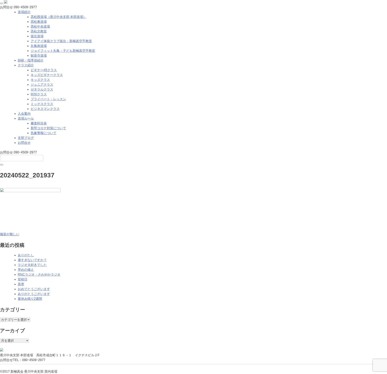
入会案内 (24, 113)
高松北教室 (39, 31)
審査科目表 (39, 123)
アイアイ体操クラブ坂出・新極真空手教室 (61, 41)
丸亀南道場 (39, 46)
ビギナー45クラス (44, 70)
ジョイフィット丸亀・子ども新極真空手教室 (63, 50)
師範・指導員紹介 (31, 60)
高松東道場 (39, 21)
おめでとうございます (34, 289)
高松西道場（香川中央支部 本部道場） (58, 17)
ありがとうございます (34, 294)
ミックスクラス (42, 104)
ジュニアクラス (42, 84)
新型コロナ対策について (48, 128)
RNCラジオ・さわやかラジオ (39, 274)
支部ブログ (26, 138)
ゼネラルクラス (42, 89)
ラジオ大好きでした (32, 265)
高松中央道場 (40, 26)
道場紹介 (24, 12)
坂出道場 (37, 36)
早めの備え (26, 269)
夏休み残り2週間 (30, 298)
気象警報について (43, 133)
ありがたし (26, 255)
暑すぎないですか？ (32, 260)
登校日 (22, 279)
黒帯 (21, 284)
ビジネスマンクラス (45, 108)
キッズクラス (40, 79)
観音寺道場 (39, 55)
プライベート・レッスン (48, 99)
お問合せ (24, 142)
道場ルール (26, 118)
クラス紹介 (26, 65)
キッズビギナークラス (47, 75)
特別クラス (39, 94)
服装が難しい (9, 234)
